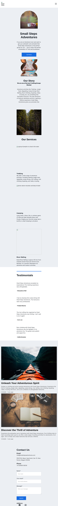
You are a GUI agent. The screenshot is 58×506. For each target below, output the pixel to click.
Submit (21, 498)
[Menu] (56, 3)
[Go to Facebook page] (19, 505)
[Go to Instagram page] (25, 505)
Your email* (20, 478)
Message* (19, 486)
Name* (19, 471)
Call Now (29, 54)
